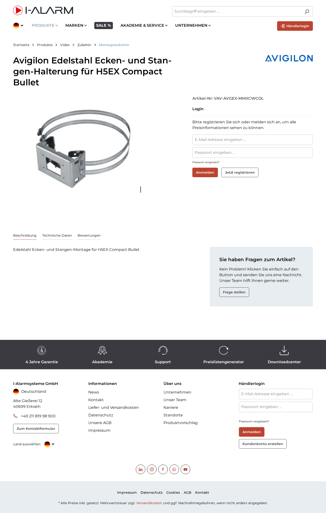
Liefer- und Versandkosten (113, 407)
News (93, 392)
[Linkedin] (140, 469)
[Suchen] (307, 11)
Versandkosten (149, 503)
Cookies (173, 492)
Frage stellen (234, 292)
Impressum (99, 430)
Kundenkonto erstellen (262, 444)
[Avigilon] (251, 58)
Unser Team (174, 400)
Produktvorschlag (180, 422)
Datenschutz (100, 415)
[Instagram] (152, 469)
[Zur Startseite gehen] (85, 10)
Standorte (173, 415)
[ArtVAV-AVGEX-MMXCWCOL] (86, 147)
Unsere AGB (99, 422)
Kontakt (96, 400)
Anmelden (205, 172)
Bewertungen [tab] (89, 235)
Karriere (170, 407)
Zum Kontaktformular (36, 428)
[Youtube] (185, 469)
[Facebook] (163, 469)
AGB (187, 492)
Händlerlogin (297, 26)
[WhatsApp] (174, 469)
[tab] (25, 235)
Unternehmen (177, 392)
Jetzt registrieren (240, 172)
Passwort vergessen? (205, 162)
